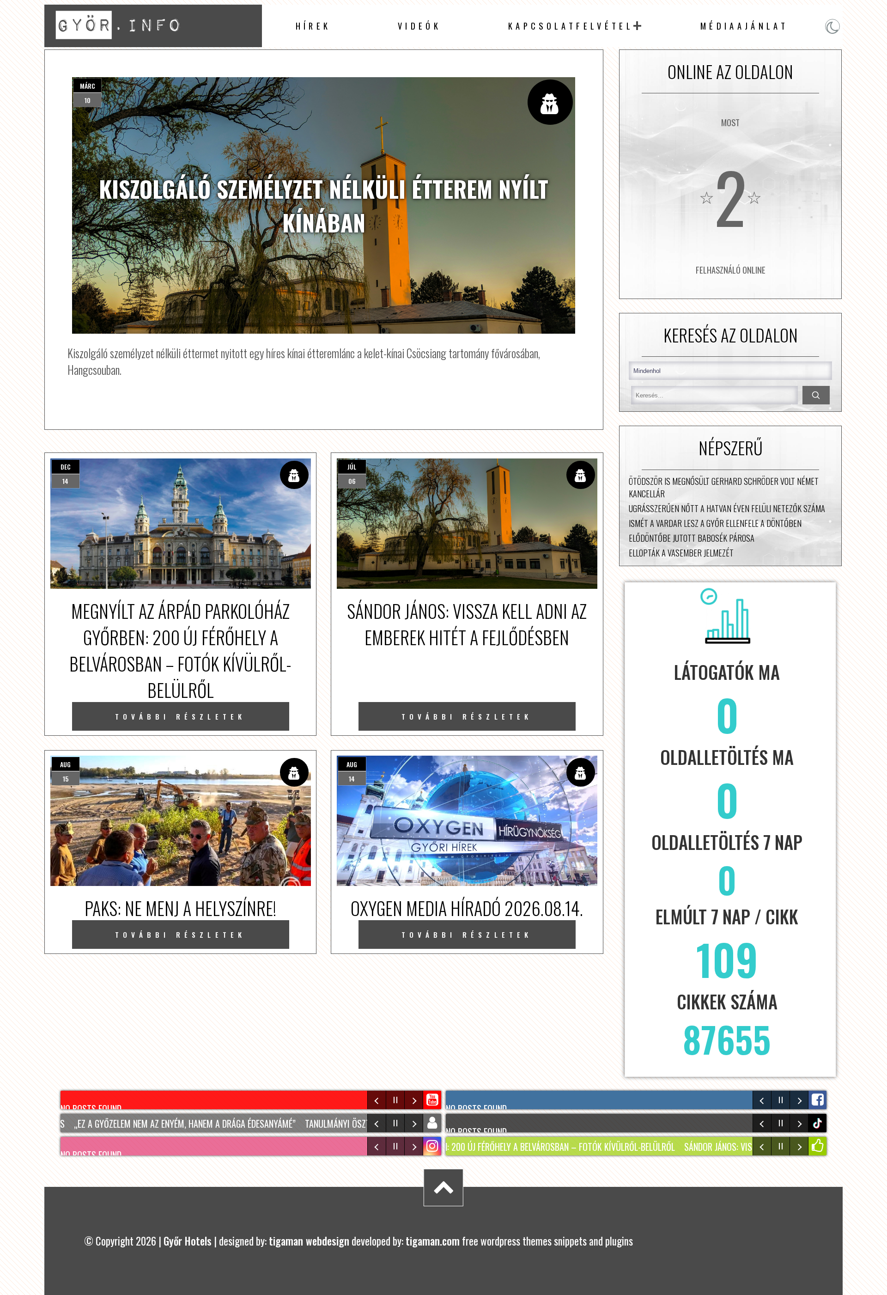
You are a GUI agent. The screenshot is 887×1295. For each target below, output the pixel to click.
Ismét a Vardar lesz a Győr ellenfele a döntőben (715, 523)
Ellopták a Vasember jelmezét (681, 552)
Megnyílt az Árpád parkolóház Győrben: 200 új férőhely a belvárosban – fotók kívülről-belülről (446, 1147)
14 (65, 481)
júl (351, 466)
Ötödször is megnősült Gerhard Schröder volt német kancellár (724, 487)
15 (65, 778)
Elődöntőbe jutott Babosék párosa (691, 537)
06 (352, 481)
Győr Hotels (188, 1241)
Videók (419, 25)
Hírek (313, 25)
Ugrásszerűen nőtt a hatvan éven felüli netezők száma (727, 508)
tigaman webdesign (309, 1241)
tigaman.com (433, 1241)
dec (66, 466)
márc (87, 86)
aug (65, 764)
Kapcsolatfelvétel (570, 25)
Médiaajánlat (744, 25)
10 (88, 100)
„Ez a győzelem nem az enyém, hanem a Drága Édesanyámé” (158, 1123)
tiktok (818, 1123)
